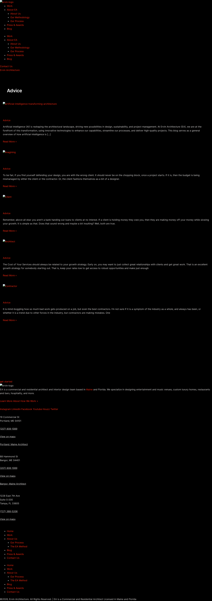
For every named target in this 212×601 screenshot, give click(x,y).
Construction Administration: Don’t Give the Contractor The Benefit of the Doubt (73, 294)
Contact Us (13, 557)
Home (10, 531)
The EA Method (18, 546)
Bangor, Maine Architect (13, 483)
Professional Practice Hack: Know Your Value (42, 249)
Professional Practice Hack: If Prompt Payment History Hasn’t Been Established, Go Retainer (84, 204)
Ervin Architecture (10, 70)
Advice (6, 120)
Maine (89, 389)
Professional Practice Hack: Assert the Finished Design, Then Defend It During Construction (84, 160)
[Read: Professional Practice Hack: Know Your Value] (9, 241)
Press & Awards (15, 25)
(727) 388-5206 (9, 511)
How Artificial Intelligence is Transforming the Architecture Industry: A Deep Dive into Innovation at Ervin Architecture (106, 111)
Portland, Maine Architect (14, 444)
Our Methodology (20, 17)
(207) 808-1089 (8, 428)
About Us (15, 13)
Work (10, 5)
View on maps (7, 436)
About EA (12, 9)
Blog (9, 28)
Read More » (10, 141)
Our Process (17, 21)
